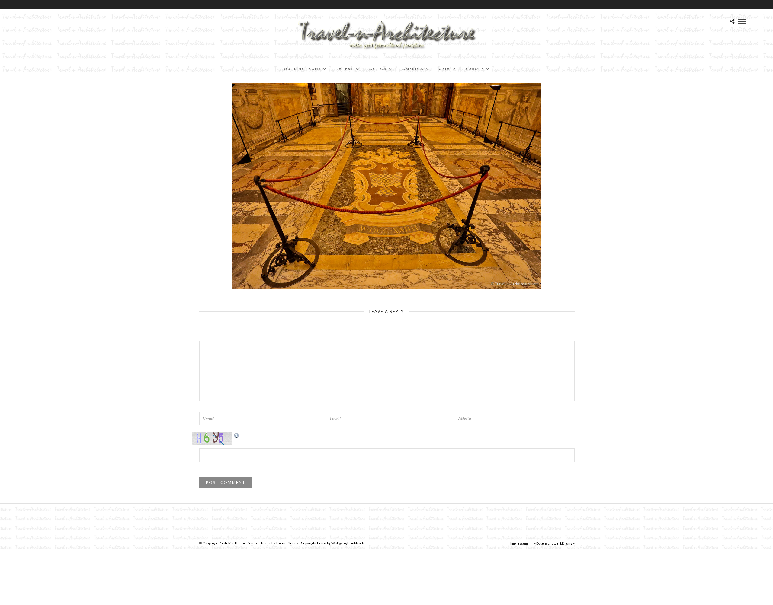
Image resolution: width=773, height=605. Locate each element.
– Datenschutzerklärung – (554, 543)
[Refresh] (236, 435)
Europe (475, 68)
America (413, 68)
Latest (345, 68)
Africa (378, 68)
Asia (444, 68)
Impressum (519, 543)
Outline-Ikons (302, 68)
